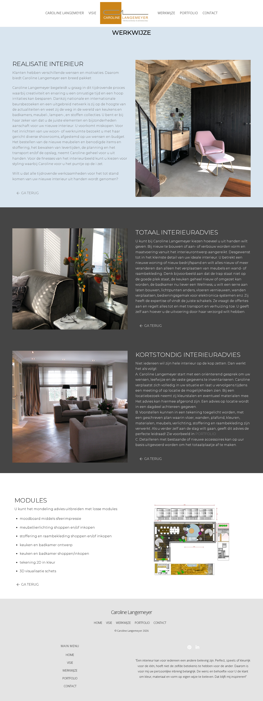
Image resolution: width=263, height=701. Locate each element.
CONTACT (210, 13)
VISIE (92, 13)
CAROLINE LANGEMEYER (64, 13)
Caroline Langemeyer (129, 631)
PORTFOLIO (189, 13)
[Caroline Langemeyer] (126, 13)
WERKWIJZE (166, 13)
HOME (98, 623)
